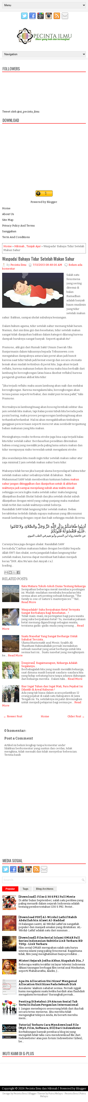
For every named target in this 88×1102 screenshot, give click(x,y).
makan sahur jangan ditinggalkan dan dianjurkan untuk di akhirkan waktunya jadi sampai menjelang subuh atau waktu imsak (40, 484)
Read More (28, 602)
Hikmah (19, 246)
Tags (25, 888)
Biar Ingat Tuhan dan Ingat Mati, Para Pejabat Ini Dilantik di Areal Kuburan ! (52, 688)
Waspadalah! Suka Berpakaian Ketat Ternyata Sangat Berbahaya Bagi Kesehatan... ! (50, 611)
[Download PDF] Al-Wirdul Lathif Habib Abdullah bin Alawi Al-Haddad (48, 919)
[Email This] (6, 572)
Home (6, 208)
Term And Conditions (16, 237)
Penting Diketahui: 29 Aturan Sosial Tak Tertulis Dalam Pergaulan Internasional (48, 1003)
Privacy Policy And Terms (18, 225)
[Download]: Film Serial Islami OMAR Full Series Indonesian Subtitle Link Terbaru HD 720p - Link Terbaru (51, 941)
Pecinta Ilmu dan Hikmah (41, 1088)
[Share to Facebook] (18, 572)
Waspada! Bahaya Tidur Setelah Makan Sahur (38, 259)
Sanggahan (9, 231)
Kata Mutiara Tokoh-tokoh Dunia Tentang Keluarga (53, 586)
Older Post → (76, 716)
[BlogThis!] (10, 572)
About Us (8, 214)
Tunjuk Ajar (33, 246)
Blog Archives (44, 888)
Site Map (7, 219)
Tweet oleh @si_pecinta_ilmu (20, 111)
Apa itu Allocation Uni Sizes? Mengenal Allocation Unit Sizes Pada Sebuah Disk (48, 982)
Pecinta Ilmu (20, 1093)
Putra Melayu (55, 1093)
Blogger (52, 202)
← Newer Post (12, 716)
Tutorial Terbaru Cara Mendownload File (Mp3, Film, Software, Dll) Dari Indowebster (50, 1026)
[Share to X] (14, 572)
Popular (10, 888)
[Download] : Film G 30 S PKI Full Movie (47, 896)
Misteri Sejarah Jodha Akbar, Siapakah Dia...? (51, 960)
